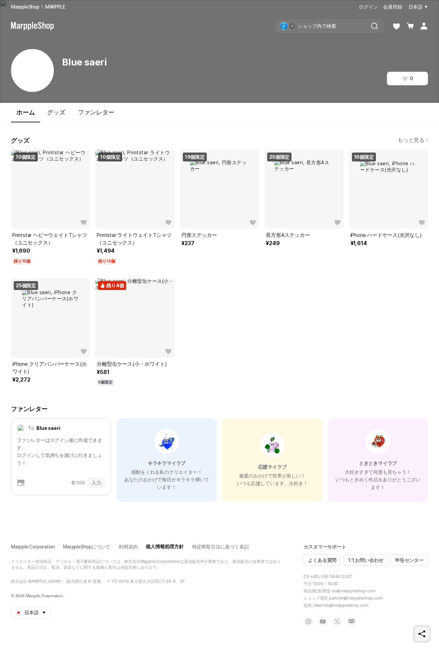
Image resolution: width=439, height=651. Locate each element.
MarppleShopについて (86, 547)
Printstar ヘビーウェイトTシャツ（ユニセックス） (49, 239)
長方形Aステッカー (288, 235)
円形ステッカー (199, 235)
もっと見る (411, 140)
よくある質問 (322, 560)
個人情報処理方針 (164, 546)
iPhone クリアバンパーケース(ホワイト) (49, 368)
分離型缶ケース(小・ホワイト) (131, 364)
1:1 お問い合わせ (365, 560)
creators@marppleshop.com (341, 605)
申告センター (409, 560)
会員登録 (392, 7)
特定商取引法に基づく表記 (220, 547)
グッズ (56, 112)
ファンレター (96, 112)
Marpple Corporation (33, 547)
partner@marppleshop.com (355, 598)
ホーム (25, 112)
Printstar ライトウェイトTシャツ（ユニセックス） (134, 239)
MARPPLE (55, 7)
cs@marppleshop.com (354, 591)
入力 (96, 482)
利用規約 (128, 547)
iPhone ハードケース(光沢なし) (386, 235)
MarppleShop (25, 7)
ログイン (368, 7)
